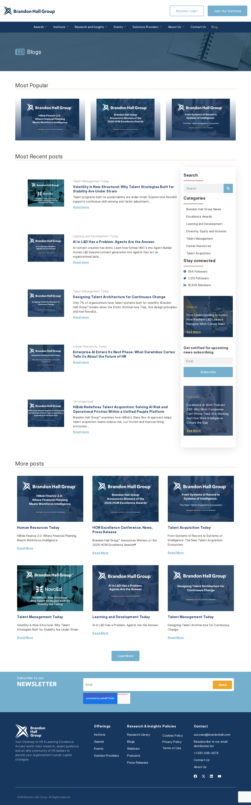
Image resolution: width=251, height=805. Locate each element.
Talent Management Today (91, 181)
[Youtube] (219, 776)
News (147, 527)
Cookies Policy (172, 735)
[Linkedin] (211, 776)
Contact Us (198, 27)
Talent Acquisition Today (189, 527)
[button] (126, 656)
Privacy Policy (172, 742)
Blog (214, 27)
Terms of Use (171, 748)
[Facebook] (195, 776)
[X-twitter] (203, 776)
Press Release (104, 532)
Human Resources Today (90, 346)
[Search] (228, 188)
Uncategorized (83, 401)
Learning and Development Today (95, 236)
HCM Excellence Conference (116, 527)
